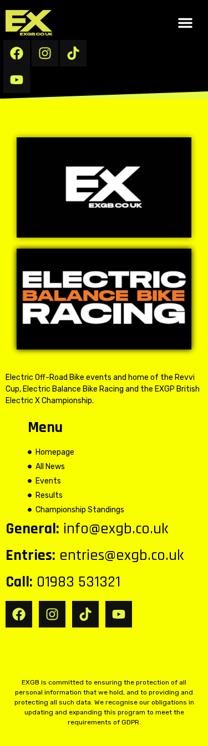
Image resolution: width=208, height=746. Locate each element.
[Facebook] (16, 53)
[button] (185, 22)
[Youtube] (16, 79)
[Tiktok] (73, 53)
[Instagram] (45, 53)
